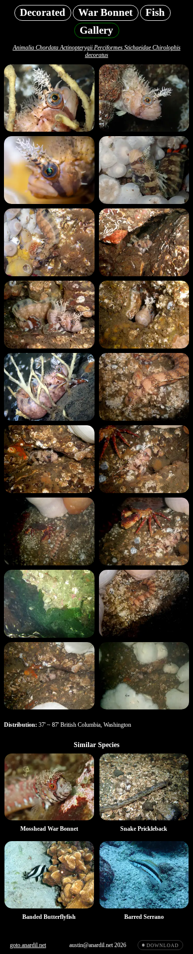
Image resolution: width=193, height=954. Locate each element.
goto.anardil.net (28, 945)
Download (162, 945)
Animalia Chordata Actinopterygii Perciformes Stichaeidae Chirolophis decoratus (97, 51)
